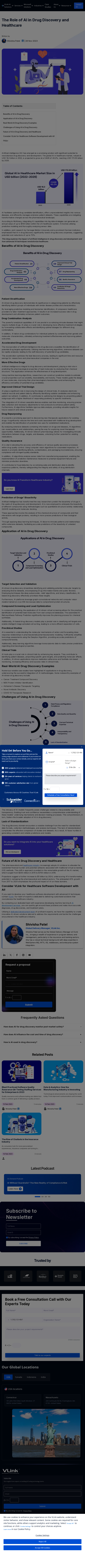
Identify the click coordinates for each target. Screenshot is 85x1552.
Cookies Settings (42, 1535)
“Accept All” (70, 1523)
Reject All (42, 1541)
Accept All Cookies (42, 1548)
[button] (68, 754)
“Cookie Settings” (25, 1526)
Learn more (7, 1529)
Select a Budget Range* (70, 763)
